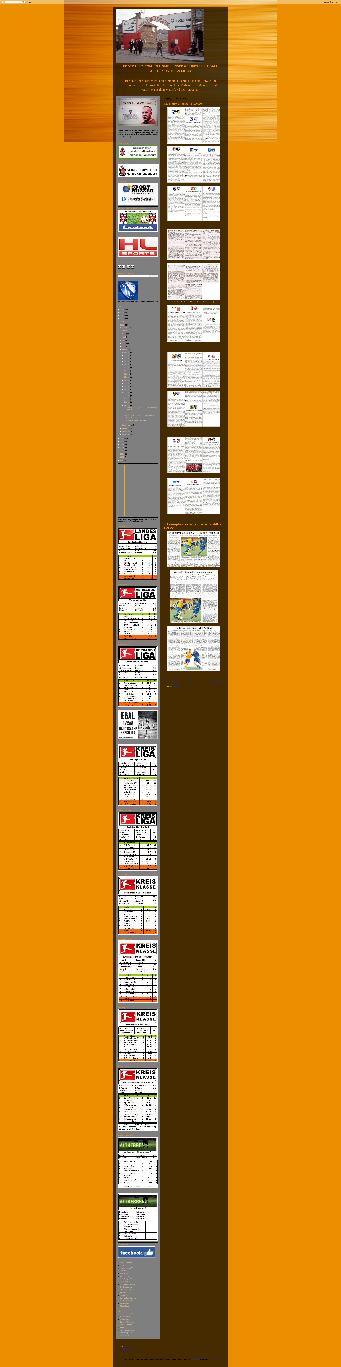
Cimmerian (195, 1359)
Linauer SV (124, 1271)
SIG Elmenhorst (126, 1287)
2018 (122, 454)
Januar (125, 328)
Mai (123, 340)
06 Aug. (127, 365)
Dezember (126, 434)
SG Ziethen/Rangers (127, 1284)
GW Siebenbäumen (127, 1330)
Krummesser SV (126, 1268)
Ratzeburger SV (126, 1279)
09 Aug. (127, 371)
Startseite (194, 681)
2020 (122, 460)
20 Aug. (127, 393)
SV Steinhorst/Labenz (128, 1298)
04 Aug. (127, 358)
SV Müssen (124, 1295)
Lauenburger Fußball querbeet (183, 103)
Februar (125, 331)
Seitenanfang (127, 1349)
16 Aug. (127, 386)
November (126, 431)
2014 (122, 441)
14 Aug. (127, 380)
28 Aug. (127, 402)
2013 (122, 438)
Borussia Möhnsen (127, 1322)
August (125, 349)
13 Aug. (127, 377)
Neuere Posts (170, 681)
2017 (122, 451)
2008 (122, 312)
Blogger (212, 1359)
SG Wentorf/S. (125, 1282)
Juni (124, 343)
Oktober (125, 428)
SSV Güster (124, 1292)
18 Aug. (127, 390)
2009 (122, 316)
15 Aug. (127, 383)
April (124, 337)
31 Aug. (127, 405)
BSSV (122, 1265)
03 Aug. (127, 355)
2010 (122, 319)
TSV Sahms (124, 1306)
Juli (123, 346)
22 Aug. (127, 396)
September (126, 425)
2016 (122, 448)
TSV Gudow (124, 1303)
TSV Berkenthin (126, 1301)
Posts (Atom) (177, 686)
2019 (122, 457)
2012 (122, 325)
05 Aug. (127, 361)
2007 (122, 309)
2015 (122, 445)
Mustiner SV (124, 1276)
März (124, 334)
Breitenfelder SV (126, 1263)
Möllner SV (124, 1273)
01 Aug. (127, 352)
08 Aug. (127, 368)
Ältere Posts (218, 681)
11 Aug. (127, 374)
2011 (122, 322)
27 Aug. (127, 399)
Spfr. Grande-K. (125, 1290)
